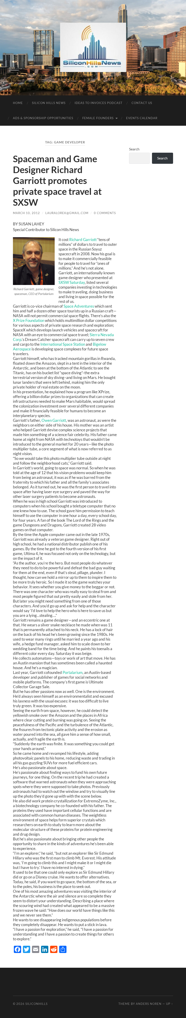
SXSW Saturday (72, 282)
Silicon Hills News (49, 103)
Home (18, 103)
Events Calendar (141, 118)
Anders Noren (149, 1004)
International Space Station (63, 344)
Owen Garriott (54, 420)
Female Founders (98, 118)
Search (134, 149)
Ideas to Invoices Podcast (98, 103)
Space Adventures (79, 306)
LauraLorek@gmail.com (66, 213)
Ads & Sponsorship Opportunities (43, 118)
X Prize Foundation (28, 320)
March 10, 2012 (26, 213)
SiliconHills (36, 1004)
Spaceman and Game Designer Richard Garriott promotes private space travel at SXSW (57, 180)
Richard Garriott (83, 239)
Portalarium (73, 672)
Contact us (142, 103)
